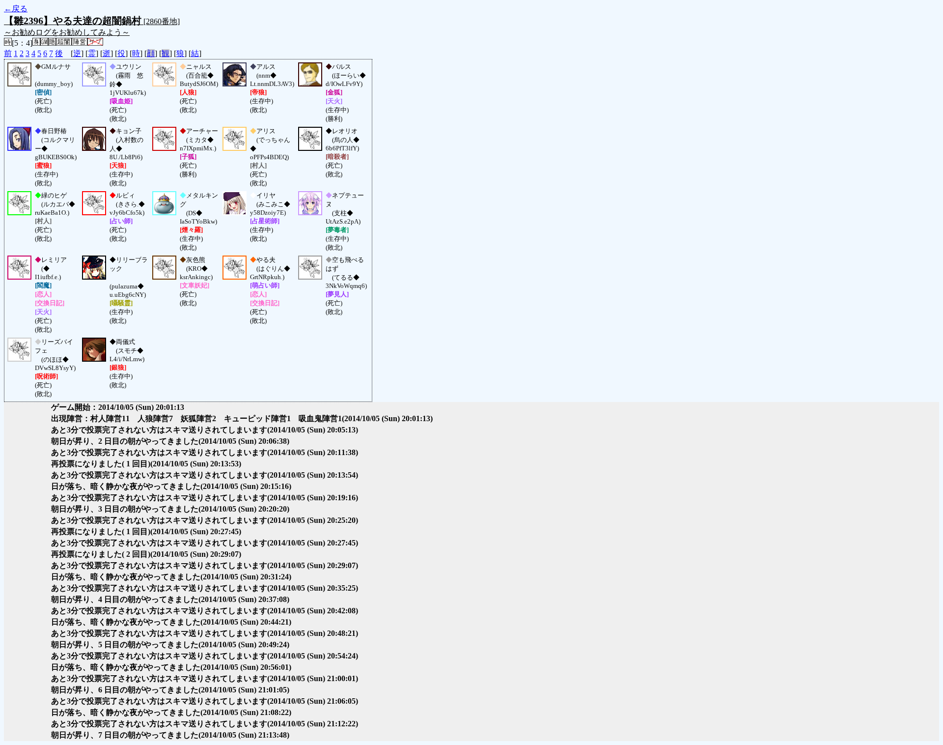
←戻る (16, 8)
